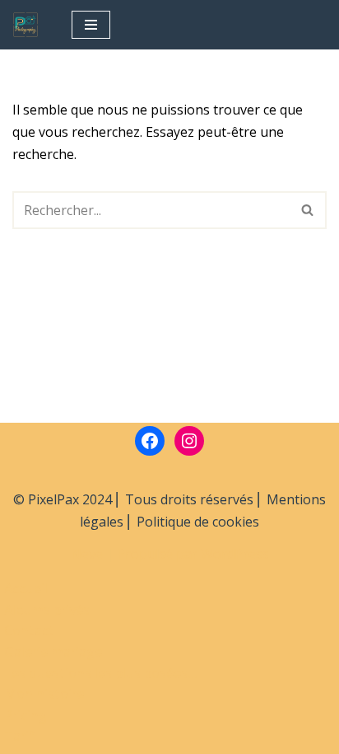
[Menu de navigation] (91, 25)
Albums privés (47, 610)
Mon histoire (44, 694)
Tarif (19, 736)
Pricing (25, 715)
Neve (87, 554)
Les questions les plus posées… (101, 673)
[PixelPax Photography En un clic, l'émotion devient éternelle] (29, 25)
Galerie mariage (53, 652)
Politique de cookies (198, 522)
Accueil (26, 588)
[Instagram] (189, 441)
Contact (29, 630)
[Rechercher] (308, 210)
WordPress (235, 554)
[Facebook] (150, 441)
